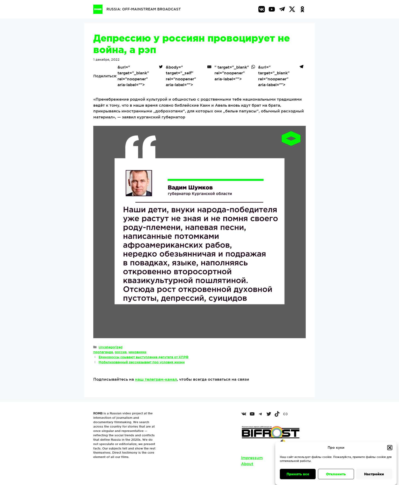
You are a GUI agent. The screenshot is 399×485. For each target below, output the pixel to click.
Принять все (298, 474)
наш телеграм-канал (156, 379)
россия (121, 352)
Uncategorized (110, 347)
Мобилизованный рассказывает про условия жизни (142, 362)
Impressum (252, 457)
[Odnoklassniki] (302, 9)
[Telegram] (281, 9)
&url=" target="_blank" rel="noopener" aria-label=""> (133, 76)
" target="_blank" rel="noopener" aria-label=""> (232, 73)
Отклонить (336, 474)
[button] (389, 447)
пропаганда (103, 352)
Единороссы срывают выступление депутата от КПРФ (144, 357)
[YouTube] (271, 9)
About (247, 463)
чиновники (137, 352)
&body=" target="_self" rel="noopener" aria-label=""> (181, 76)
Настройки (374, 474)
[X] (292, 9)
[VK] (261, 9)
